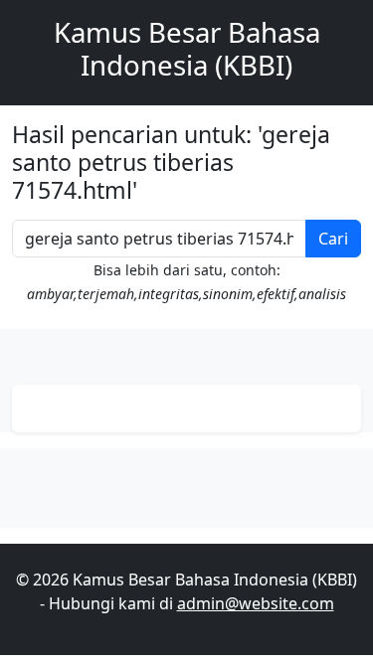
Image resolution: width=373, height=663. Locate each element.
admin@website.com (255, 603)
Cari (333, 238)
